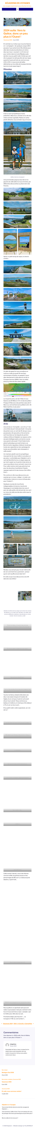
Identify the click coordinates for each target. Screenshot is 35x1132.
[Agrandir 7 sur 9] (15, 945)
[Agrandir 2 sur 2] (29, 276)
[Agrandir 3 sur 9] (15, 930)
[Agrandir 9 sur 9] (29, 952)
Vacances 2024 (8, 40)
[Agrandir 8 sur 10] (29, 907)
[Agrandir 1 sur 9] (15, 923)
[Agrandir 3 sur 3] (29, 101)
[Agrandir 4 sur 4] (29, 682)
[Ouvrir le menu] (17, 9)
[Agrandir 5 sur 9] (15, 937)
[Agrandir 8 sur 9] (29, 945)
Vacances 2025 (17, 1079)
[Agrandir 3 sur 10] (15, 891)
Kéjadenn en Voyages (17, 3)
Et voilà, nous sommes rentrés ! (12, 1091)
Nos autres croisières (7, 1079)
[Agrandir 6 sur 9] (29, 937)
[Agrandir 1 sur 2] (29, 262)
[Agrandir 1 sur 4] (29, 620)
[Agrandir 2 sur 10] (29, 883)
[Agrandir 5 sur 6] (29, 345)
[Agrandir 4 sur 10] (29, 891)
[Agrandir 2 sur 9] (29, 923)
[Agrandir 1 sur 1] (29, 385)
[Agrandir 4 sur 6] (29, 331)
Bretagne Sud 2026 (8, 1072)
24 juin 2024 (13, 1046)
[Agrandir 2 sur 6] (29, 304)
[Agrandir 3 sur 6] (29, 317)
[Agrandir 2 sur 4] (29, 633)
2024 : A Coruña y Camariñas (23, 1024)
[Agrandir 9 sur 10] (15, 916)
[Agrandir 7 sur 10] (15, 907)
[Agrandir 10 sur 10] (29, 916)
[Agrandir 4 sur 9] (29, 930)
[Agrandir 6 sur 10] (29, 898)
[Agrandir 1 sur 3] (29, 73)
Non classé (4, 1070)
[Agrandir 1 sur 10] (15, 883)
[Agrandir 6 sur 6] (29, 359)
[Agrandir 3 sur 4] (29, 653)
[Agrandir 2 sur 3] (29, 87)
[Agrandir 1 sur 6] (29, 290)
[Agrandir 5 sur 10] (15, 898)
